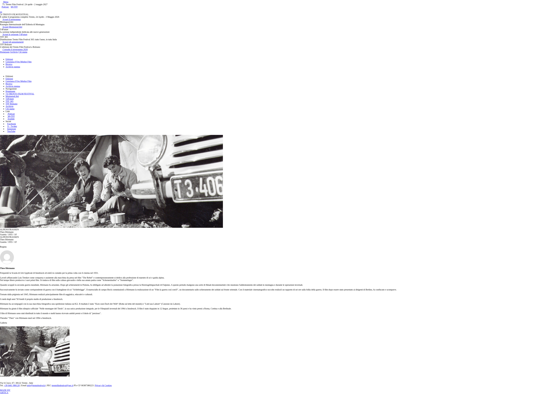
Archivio (14, 52)
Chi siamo (22, 52)
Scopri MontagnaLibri (12, 27)
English (11, 119)
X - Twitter (12, 126)
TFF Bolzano (11, 104)
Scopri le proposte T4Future (14, 34)
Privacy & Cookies (103, 385)
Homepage (5, 52)
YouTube (11, 131)
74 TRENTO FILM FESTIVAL (20, 94)
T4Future (10, 99)
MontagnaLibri (12, 96)
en (1, 12)
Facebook (11, 124)
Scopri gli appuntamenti (13, 42)
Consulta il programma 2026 (15, 49)
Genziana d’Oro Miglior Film (18, 62)
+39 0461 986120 (12, 385)
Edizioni (9, 59)
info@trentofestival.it (36, 385)
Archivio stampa (13, 67)
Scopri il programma (11, 19)
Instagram (11, 129)
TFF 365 (9, 101)
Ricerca (9, 64)
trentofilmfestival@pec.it (62, 385)
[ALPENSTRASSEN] (35, 376)
